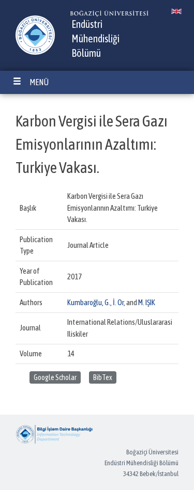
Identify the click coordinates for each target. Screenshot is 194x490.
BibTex (102, 377)
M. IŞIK (146, 302)
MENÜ (39, 82)
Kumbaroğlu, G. (88, 302)
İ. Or (118, 302)
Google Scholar (55, 377)
